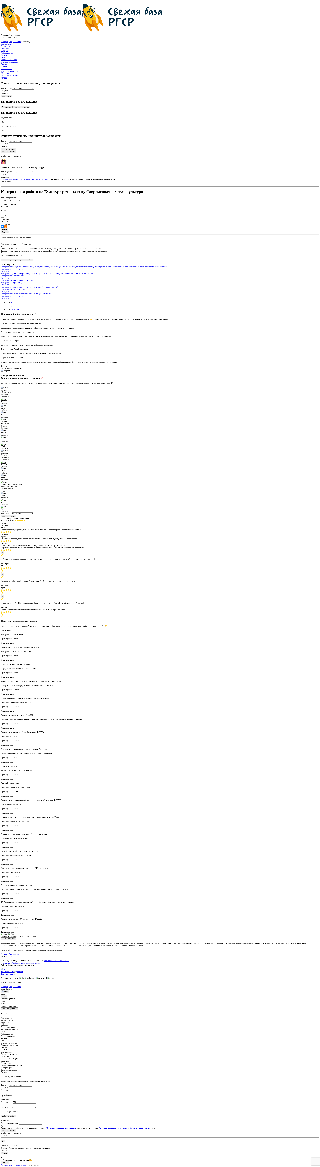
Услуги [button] (36, 1165)
